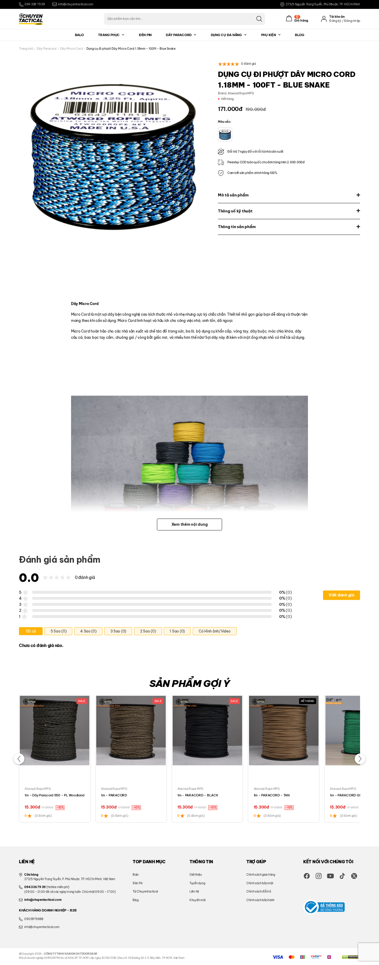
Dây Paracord (179, 35)
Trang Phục (109, 35)
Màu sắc (224, 122)
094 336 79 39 (35, 4)
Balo (79, 35)
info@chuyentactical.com (75, 4)
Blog (299, 35)
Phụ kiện (268, 35)
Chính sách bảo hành (260, 900)
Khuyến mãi (197, 900)
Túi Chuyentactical (145, 891)
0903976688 (33, 919)
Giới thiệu (196, 875)
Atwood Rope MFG (241, 93)
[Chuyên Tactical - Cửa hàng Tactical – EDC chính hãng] (31, 19)
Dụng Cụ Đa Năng (226, 35)
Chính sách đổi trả (258, 891)
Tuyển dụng (197, 883)
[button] (19, 758)
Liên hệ (194, 891)
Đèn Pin (145, 35)
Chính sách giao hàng (260, 875)
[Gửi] (259, 18)
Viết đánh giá (341, 595)
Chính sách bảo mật (259, 883)
